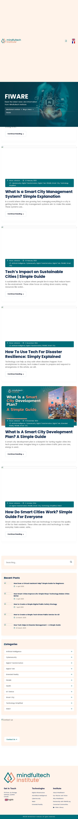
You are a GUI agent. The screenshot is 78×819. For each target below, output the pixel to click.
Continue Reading (15, 134)
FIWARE (49, 183)
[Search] (72, 561)
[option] (73, 42)
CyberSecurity (36, 799)
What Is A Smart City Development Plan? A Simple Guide (38, 434)
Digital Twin (42, 183)
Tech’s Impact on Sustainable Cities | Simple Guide (34, 274)
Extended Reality (12, 674)
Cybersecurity (16, 183)
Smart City (56, 183)
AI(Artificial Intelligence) (39, 796)
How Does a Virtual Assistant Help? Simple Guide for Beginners (39, 583)
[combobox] (73, 39)
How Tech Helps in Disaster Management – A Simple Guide (37, 625)
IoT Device (10, 692)
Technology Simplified (49, 506)
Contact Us (11, 739)
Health (8, 686)
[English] (73, 39)
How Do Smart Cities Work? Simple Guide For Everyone (38, 514)
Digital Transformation (29, 183)
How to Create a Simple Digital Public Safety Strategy (35, 604)
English (10, 799)
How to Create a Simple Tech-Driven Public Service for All (36, 615)
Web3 (59, 506)
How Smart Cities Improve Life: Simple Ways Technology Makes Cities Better (41, 595)
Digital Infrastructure (38, 793)
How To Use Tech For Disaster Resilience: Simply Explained (33, 354)
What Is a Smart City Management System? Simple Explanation (38, 194)
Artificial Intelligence (18, 263)
